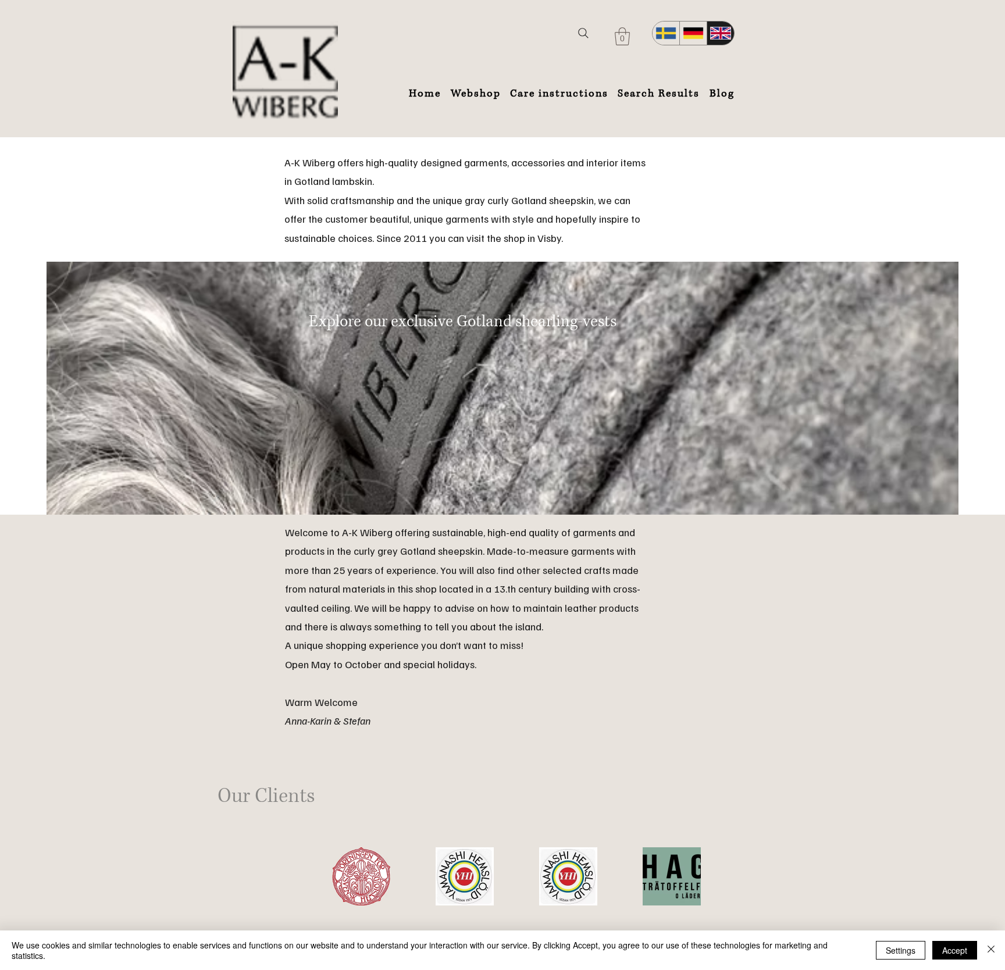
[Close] (991, 950)
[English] (720, 33)
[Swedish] (666, 33)
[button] (622, 36)
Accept (954, 950)
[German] (693, 33)
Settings (900, 950)
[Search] (583, 33)
